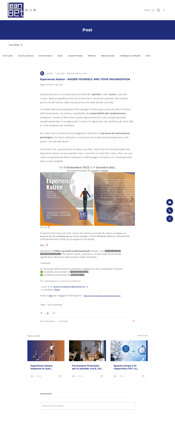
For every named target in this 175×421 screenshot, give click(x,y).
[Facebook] (34, 10)
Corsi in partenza (26, 56)
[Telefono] (169, 210)
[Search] (158, 10)
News (60, 56)
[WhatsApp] (169, 218)
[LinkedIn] (26, 10)
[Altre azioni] (133, 73)
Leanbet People (75, 56)
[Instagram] (30, 10)
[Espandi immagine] (66, 199)
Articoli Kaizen (46, 56)
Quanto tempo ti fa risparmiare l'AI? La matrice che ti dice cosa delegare (128, 367)
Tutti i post (8, 56)
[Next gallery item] (131, 199)
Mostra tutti (143, 335)
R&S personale (108, 56)
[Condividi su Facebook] (41, 313)
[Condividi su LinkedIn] (47, 313)
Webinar (92, 56)
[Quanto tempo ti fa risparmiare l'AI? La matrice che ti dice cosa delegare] (129, 350)
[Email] (169, 202)
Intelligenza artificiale (130, 56)
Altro (148, 56)
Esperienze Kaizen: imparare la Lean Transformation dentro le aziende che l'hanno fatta (45, 367)
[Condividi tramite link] (54, 313)
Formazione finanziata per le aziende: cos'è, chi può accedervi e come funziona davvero (86, 367)
